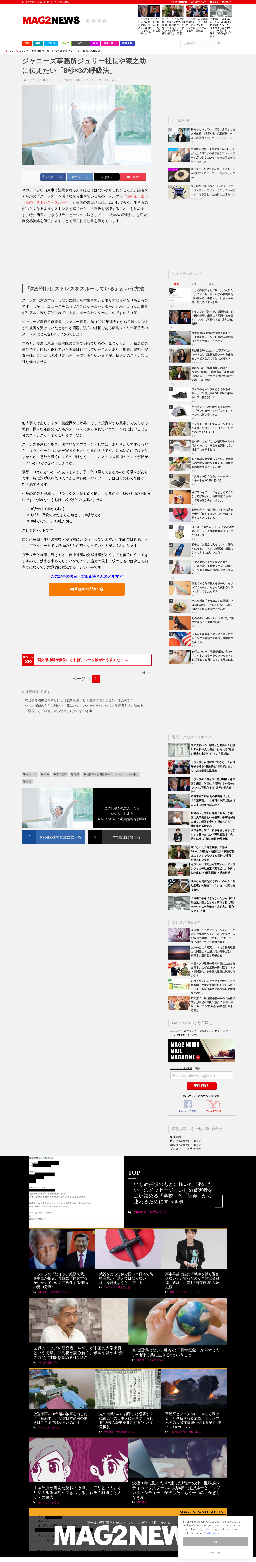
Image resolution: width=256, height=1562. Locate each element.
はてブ (76, 176)
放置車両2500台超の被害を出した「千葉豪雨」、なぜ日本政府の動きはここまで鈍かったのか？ (212, 337)
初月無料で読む (84, 589)
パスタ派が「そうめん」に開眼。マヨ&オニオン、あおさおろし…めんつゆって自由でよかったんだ (212, 604)
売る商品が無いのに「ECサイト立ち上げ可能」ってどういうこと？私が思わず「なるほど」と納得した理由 (213, 190)
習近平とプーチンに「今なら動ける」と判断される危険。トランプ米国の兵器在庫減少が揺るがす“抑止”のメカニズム (193, 1420)
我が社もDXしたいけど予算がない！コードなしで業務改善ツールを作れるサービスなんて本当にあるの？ (213, 354)
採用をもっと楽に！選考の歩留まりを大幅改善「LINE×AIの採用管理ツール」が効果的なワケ (213, 133)
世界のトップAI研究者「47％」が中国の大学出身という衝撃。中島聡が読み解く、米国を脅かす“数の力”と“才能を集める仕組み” (78, 1353)
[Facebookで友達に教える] (53, 831)
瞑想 (28, 781)
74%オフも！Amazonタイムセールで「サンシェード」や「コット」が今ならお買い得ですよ (212, 410)
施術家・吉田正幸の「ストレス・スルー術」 (112, 774)
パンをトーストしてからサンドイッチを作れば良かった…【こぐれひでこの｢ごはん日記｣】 (212, 428)
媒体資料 (175, 1136)
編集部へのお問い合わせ (185, 1144)
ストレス (31, 774)
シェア (48, 176)
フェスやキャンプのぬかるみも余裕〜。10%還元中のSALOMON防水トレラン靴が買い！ (212, 393)
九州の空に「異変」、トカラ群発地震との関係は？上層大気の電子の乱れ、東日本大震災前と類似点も (213, 951)
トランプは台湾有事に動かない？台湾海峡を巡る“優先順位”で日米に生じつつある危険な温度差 (197, 25)
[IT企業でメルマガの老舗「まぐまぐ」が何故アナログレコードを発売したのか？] (179, 180)
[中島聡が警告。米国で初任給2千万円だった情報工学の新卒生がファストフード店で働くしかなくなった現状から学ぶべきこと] (179, 160)
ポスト (108, 177)
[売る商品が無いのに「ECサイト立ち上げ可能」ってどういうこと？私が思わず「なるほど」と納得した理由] (179, 197)
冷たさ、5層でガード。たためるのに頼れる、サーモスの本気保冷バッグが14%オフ (213, 531)
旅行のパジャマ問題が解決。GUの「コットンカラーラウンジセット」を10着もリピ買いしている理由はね (212, 655)
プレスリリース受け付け (185, 1148)
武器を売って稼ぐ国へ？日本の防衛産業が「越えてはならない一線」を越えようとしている (212, 513)
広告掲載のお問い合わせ (185, 1140)
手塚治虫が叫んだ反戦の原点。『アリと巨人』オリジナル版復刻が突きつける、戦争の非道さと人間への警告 (77, 1493)
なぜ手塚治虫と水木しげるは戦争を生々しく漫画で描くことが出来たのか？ (79, 700)
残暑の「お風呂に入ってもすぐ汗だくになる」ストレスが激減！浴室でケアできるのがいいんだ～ (212, 548)
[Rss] (99, 20)
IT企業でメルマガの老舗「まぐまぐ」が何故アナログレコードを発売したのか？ (213, 173)
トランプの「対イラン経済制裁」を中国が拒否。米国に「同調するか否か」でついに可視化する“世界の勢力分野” (149, 26)
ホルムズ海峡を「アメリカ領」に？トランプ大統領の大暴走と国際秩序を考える (212, 638)
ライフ (31, 80)
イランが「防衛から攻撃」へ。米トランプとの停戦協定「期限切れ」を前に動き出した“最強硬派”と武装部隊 (213, 868)
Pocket (134, 176)
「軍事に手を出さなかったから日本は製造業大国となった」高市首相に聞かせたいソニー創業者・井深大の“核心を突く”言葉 (221, 28)
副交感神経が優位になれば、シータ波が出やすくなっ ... (82, 660)
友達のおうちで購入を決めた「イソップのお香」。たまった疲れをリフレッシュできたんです (212, 587)
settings (215, 1552)
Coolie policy (211, 1533)
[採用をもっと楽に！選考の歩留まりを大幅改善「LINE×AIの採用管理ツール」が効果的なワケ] (179, 141)
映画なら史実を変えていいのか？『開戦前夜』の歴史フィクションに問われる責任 (213, 885)
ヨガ (46, 774)
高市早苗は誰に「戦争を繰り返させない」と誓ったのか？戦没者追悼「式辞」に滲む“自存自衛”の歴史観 (213, 834)
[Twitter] (93, 20)
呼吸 (76, 774)
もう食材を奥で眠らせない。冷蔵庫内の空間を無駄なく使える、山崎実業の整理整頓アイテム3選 (212, 462)
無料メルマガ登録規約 (181, 1068)
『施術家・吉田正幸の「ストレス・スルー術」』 (91, 80)
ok (215, 1541)
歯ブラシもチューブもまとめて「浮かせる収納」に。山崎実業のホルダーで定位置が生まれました (212, 496)
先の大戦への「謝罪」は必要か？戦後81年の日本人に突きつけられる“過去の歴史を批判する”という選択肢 (213, 749)
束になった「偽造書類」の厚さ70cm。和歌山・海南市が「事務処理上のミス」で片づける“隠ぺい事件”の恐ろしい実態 (173, 26)
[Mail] (104, 20)
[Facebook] (87, 20)
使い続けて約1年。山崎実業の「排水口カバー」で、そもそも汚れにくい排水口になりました (213, 445)
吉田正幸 (61, 774)
